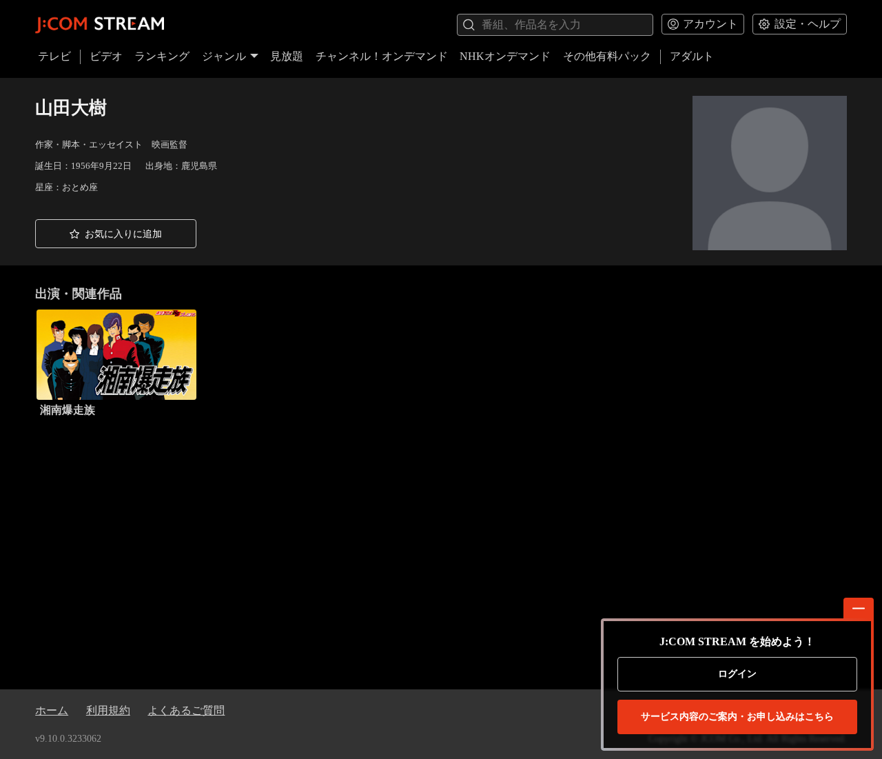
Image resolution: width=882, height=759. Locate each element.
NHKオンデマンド (505, 56)
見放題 (286, 56)
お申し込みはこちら (737, 716)
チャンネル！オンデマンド (382, 56)
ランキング (161, 56)
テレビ (54, 56)
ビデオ (106, 56)
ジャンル (224, 56)
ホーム (51, 710)
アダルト (692, 56)
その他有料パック (607, 56)
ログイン (737, 674)
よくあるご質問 (186, 710)
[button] (115, 233)
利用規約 (108, 710)
